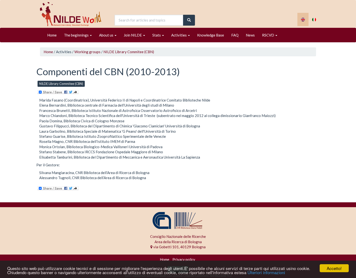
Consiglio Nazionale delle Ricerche (178, 236)
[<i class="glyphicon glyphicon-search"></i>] (189, 20)
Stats (157, 35)
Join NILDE (133, 35)
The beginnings (76, 35)
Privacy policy (183, 259)
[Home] (72, 14)
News (250, 35)
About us (106, 35)
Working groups (87, 52)
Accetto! (334, 268)
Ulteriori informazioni (266, 272)
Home (52, 35)
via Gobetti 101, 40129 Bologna (179, 247)
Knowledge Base (210, 35)
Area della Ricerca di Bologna (178, 242)
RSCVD (268, 35)
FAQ (235, 35)
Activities (179, 35)
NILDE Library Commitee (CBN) (128, 52)
